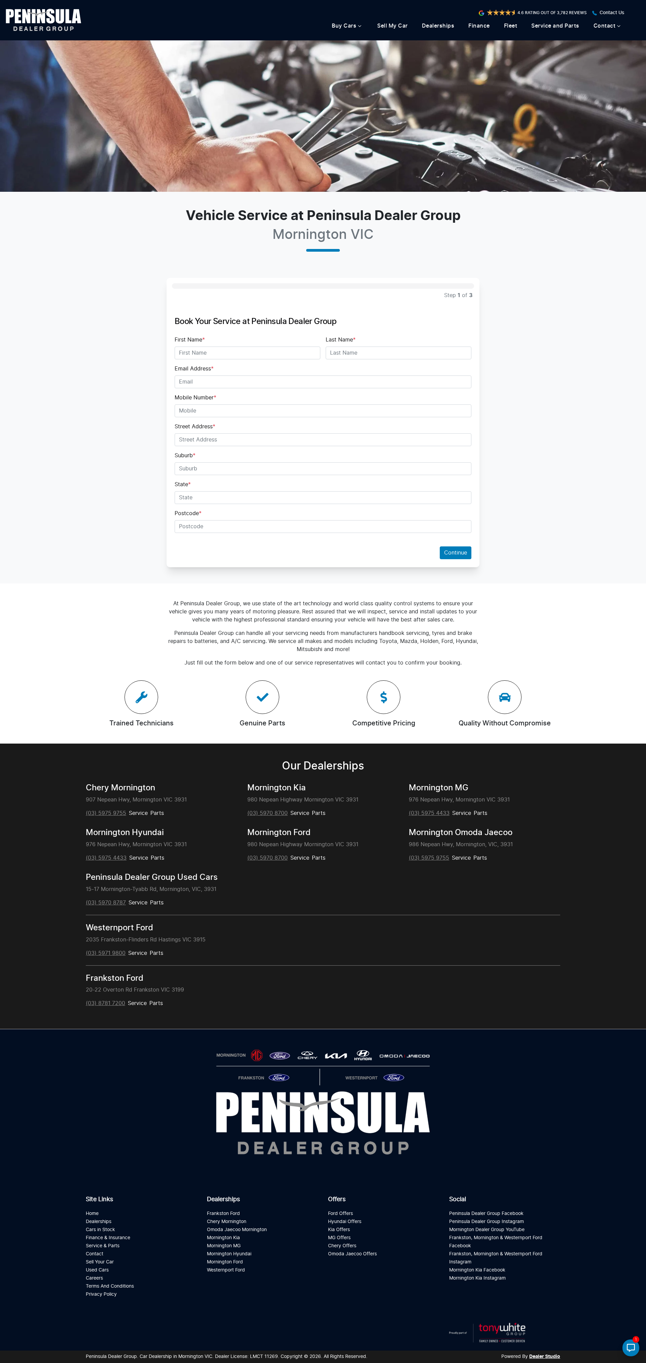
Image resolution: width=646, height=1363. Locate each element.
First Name (190, 340)
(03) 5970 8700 (267, 813)
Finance (479, 26)
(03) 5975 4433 (429, 813)
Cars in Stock (100, 1229)
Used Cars (97, 1269)
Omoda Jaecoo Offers (352, 1253)
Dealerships (438, 26)
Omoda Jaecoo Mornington (237, 1229)
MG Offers (339, 1237)
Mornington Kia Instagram (477, 1278)
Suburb (185, 455)
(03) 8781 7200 (105, 1003)
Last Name (341, 340)
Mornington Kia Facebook (477, 1269)
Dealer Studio (544, 1356)
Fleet (510, 26)
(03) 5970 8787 (106, 902)
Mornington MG (438, 788)
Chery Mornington (120, 788)
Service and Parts (555, 26)
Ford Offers (340, 1213)
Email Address (194, 368)
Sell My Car (392, 26)
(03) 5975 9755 (106, 813)
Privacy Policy (101, 1294)
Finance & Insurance (108, 1237)
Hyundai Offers (344, 1221)
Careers (94, 1278)
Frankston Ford (114, 978)
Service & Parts (102, 1245)
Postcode (188, 513)
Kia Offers (339, 1229)
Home (92, 1213)
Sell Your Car (100, 1261)
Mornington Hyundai (125, 833)
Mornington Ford (279, 833)
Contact (605, 26)
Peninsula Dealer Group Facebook (486, 1213)
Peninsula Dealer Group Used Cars (152, 877)
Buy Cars (344, 26)
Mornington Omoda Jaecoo (460, 833)
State (183, 484)
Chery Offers (342, 1245)
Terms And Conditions (110, 1286)
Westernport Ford (119, 928)
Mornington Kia (276, 788)
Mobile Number (195, 397)
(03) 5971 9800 (105, 953)
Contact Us (612, 12)
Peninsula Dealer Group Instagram (486, 1221)
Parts (157, 813)
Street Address (195, 426)
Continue (455, 552)
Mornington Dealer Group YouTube (487, 1229)
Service (138, 813)
